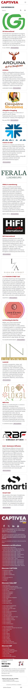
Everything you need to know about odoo (12, 587)
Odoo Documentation (8, 592)
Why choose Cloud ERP (8, 652)
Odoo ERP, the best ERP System (10, 586)
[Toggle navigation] (25, 2)
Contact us (5, 578)
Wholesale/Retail (14, 47)
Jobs (4, 576)
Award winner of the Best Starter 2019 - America (14, 565)
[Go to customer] (14, 21)
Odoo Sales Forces (7, 603)
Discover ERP (6, 648)
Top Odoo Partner (7, 615)
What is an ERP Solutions (8, 649)
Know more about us (8, 577)
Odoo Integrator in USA (8, 618)
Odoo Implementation (8, 623)
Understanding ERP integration (10, 650)
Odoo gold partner (11, 531)
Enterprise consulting (8, 570)
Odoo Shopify (6, 596)
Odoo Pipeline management (9, 605)
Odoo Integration (7, 622)
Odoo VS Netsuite (7, 612)
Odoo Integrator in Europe (9, 619)
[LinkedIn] (13, 526)
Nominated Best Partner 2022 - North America (13, 561)
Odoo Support (6, 633)
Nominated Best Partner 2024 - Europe (12, 555)
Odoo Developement (8, 626)
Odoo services (6, 636)
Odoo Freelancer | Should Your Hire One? (12, 627)
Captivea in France (7, 573)
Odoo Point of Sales (7, 607)
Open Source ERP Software (9, 656)
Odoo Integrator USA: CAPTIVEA (10, 616)
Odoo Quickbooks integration (10, 597)
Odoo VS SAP (6, 609)
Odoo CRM (5, 599)
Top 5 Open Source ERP (8, 659)
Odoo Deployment (7, 629)
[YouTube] (18, 526)
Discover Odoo (6, 585)
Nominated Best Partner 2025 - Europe (12, 553)
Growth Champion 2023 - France (10, 558)
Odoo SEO (5, 632)
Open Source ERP (7, 655)
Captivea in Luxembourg (8, 574)
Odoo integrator (10, 528)
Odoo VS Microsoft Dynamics (10, 611)
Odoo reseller (6, 637)
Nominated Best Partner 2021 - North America (13, 562)
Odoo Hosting (6, 630)
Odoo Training (6, 634)
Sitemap (5, 580)
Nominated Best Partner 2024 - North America (13, 557)
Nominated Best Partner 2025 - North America (13, 554)
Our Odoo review (7, 640)
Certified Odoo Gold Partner (9, 547)
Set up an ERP (6, 653)
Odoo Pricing (6, 590)
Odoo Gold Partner (7, 614)
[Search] (21, 10)
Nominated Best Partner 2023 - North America (13, 559)
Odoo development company (10, 643)
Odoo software (6, 638)
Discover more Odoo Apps (9, 608)
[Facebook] (4, 526)
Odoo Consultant (7, 621)
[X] (9, 526)
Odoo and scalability (8, 593)
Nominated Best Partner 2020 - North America (13, 564)
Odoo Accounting (7, 600)
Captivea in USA (6, 571)
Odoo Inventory (6, 601)
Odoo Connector (7, 594)
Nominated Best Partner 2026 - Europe (12, 551)
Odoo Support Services (8, 641)
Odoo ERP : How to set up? (9, 589)
